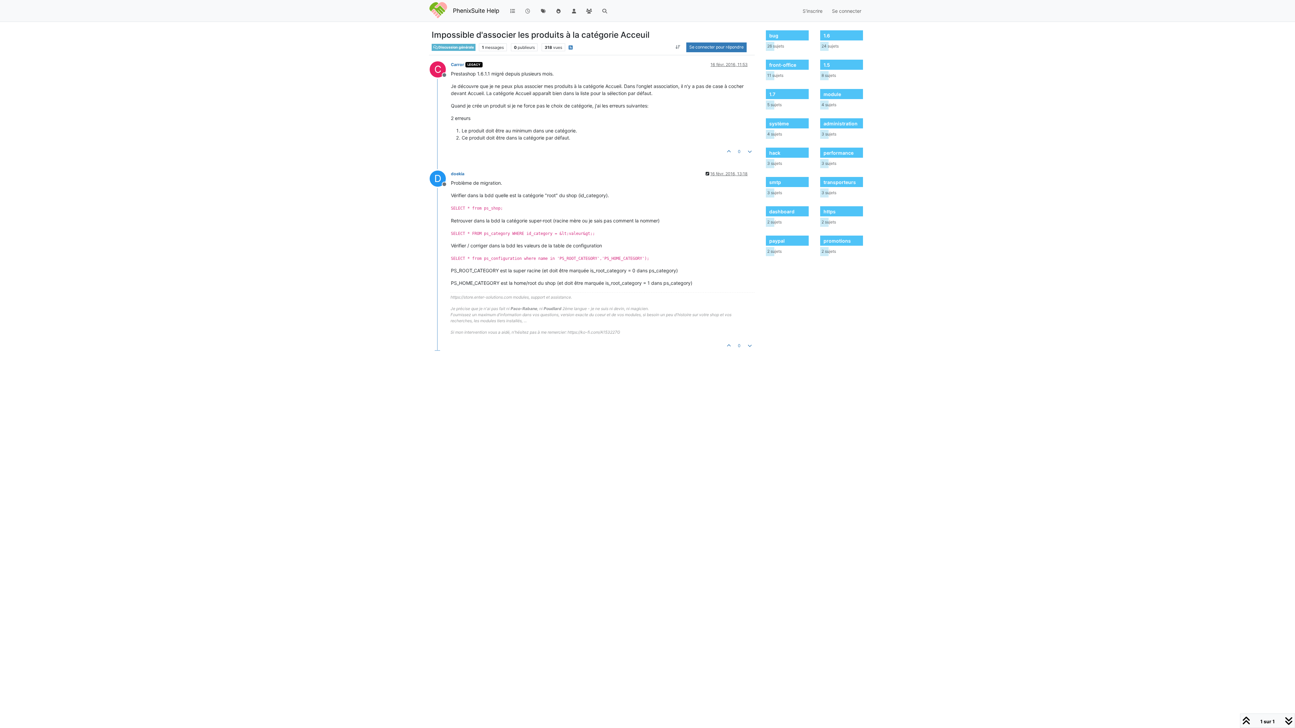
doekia (457, 173)
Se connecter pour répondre (716, 47)
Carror (457, 64)
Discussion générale (456, 47)
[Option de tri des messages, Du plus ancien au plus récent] (678, 47)
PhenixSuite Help (476, 10)
